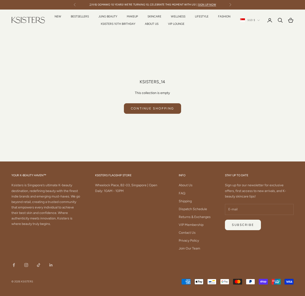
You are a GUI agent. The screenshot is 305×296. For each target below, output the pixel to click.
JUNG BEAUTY (107, 16)
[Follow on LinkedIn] (51, 265)
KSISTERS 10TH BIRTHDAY (118, 24)
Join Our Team (189, 248)
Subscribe (243, 225)
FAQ (182, 193)
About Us (186, 185)
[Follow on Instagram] (26, 265)
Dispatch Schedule (193, 209)
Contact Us (187, 233)
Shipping (185, 201)
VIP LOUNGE (176, 24)
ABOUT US (151, 24)
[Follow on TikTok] (38, 265)
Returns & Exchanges (195, 217)
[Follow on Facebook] (13, 265)
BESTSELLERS (80, 16)
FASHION (224, 16)
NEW (58, 16)
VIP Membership (191, 225)
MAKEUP (132, 16)
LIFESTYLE (201, 16)
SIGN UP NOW (207, 4)
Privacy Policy (189, 241)
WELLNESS (178, 16)
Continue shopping (152, 108)
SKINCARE (154, 16)
